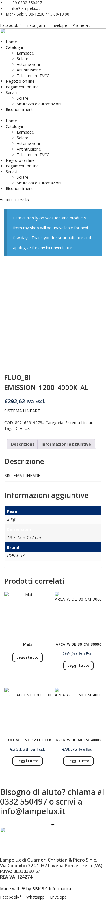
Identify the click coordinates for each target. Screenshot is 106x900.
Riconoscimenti (20, 109)
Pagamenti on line (22, 87)
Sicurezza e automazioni (39, 103)
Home (11, 41)
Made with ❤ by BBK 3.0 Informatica (35, 888)
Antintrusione (29, 70)
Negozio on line (20, 81)
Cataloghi (14, 47)
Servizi (11, 92)
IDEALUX (21, 428)
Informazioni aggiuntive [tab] (66, 444)
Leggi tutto (27, 657)
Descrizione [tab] (23, 444)
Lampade (25, 53)
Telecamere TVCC (33, 75)
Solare (22, 58)
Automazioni (28, 64)
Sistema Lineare (80, 422)
